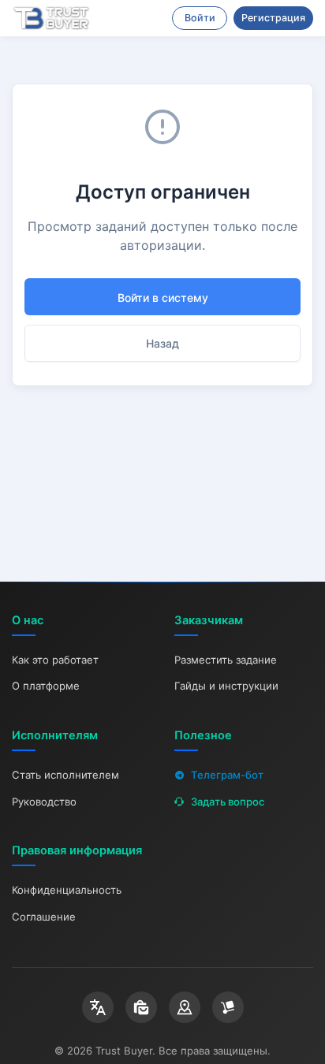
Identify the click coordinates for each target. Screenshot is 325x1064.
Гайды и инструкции (226, 685)
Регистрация (273, 18)
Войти (200, 18)
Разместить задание (225, 659)
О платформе (46, 685)
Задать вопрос (227, 801)
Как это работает (55, 659)
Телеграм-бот (227, 774)
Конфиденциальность (66, 890)
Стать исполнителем (65, 774)
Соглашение (44, 916)
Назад (162, 343)
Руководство (44, 801)
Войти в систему (163, 297)
